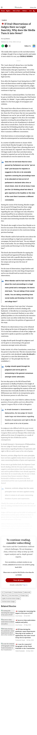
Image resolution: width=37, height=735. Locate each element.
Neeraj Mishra (5, 38)
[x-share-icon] (6, 47)
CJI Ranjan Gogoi (24, 595)
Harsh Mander (8, 592)
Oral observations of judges (8, 601)
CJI (2, 592)
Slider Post (4, 595)
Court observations (13, 595)
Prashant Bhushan (18, 592)
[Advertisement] (18, 3)
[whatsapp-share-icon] (2, 47)
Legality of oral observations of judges (11, 598)
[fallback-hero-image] (8, 613)
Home (3, 11)
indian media (27, 592)
